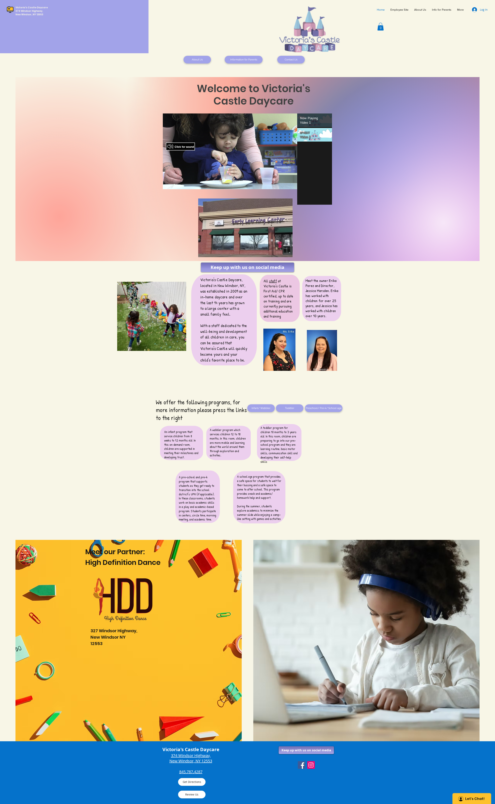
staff (273, 280)
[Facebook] (301, 765)
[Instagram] (311, 765)
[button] (380, 27)
